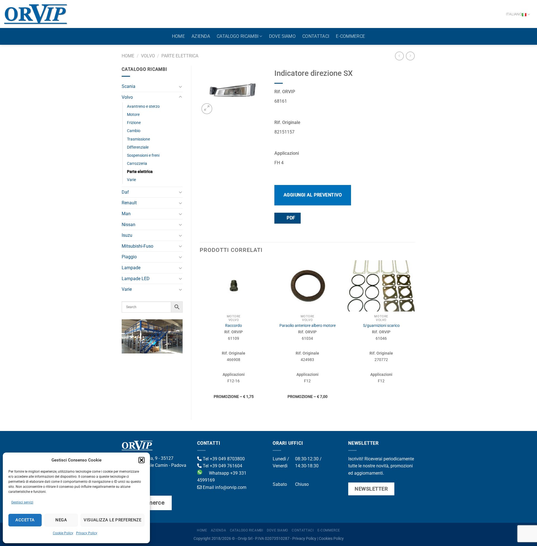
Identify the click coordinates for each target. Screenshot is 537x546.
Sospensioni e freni (143, 155)
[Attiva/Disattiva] (180, 86)
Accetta (24, 519)
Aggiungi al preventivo (313, 195)
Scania (128, 86)
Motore (133, 114)
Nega (61, 519)
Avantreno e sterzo (143, 106)
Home (178, 36)
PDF (290, 218)
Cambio (133, 130)
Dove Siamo (282, 36)
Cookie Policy (63, 533)
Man (126, 213)
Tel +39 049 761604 (222, 465)
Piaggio (129, 256)
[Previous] (200, 335)
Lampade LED (136, 278)
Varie (131, 179)
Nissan (128, 224)
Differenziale (138, 147)
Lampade (131, 267)
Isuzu (127, 235)
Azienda (201, 36)
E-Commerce (350, 36)
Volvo (148, 55)
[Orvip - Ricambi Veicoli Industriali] (36, 14)
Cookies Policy (331, 538)
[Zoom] (206, 108)
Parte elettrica (179, 55)
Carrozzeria (137, 163)
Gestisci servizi (22, 502)
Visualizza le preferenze (112, 519)
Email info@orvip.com (224, 487)
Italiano (514, 14)
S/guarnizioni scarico (381, 325)
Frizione (134, 122)
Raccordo (233, 325)
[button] (141, 460)
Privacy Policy (86, 533)
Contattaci (315, 36)
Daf (125, 192)
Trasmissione (138, 139)
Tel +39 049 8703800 (223, 458)
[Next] (415, 335)
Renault (129, 202)
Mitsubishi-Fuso (137, 246)
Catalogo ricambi (237, 36)
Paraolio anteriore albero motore (307, 325)
